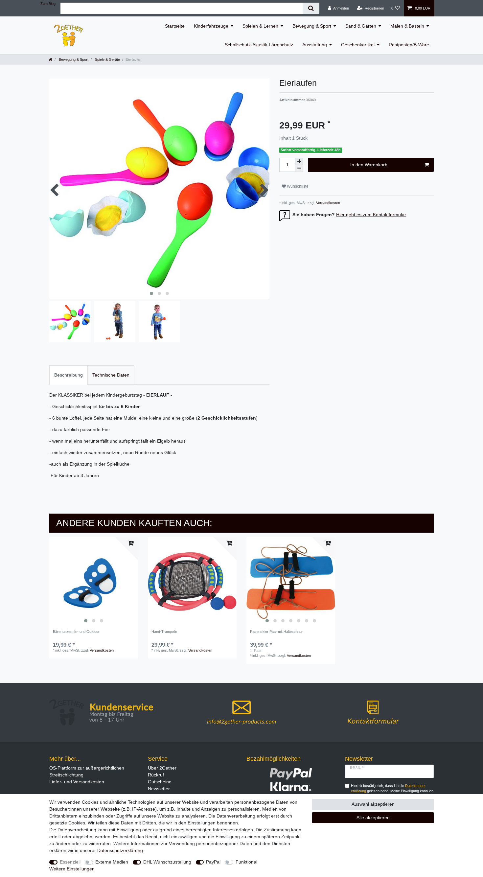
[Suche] (311, 8)
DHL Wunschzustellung (167, 862)
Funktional (246, 862)
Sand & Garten (360, 26)
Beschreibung (68, 375)
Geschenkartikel (358, 44)
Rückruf (156, 774)
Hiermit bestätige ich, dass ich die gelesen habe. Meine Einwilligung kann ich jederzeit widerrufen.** (392, 791)
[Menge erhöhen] (299, 161)
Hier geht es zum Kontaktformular (371, 214)
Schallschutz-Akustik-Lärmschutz (259, 44)
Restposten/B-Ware (409, 44)
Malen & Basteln (407, 26)
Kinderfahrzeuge (211, 26)
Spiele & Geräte (107, 59)
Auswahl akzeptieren (373, 804)
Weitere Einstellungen (72, 868)
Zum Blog (48, 4)
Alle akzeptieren (373, 817)
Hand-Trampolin (164, 632)
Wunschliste (297, 186)
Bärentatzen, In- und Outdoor (76, 632)
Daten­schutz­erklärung (120, 850)
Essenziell (70, 862)
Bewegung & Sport (311, 26)
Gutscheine (160, 781)
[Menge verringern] (299, 168)
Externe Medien (111, 862)
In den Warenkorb (368, 164)
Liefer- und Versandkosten (76, 781)
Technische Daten (110, 375)
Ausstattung (314, 44)
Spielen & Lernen (260, 26)
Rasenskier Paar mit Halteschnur (276, 632)
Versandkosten (327, 203)
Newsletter (159, 788)
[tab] (68, 375)
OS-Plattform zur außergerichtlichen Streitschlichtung (86, 771)
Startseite (175, 26)
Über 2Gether (162, 768)
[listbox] (93, 581)
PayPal (213, 862)
